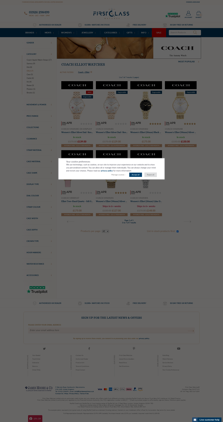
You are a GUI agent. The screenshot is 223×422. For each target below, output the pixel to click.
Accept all (136, 175)
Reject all (150, 175)
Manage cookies (117, 175)
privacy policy (107, 171)
